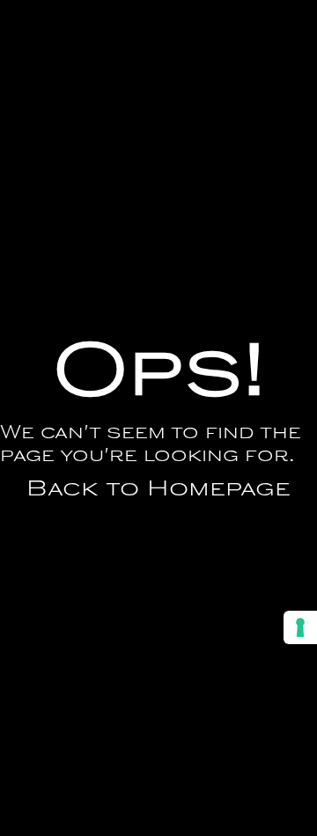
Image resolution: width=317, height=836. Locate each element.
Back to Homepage (158, 490)
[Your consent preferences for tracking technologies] (300, 627)
